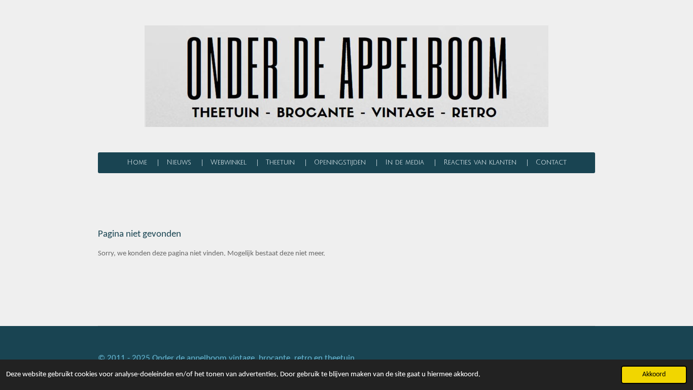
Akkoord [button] (654, 374)
